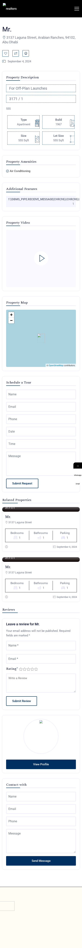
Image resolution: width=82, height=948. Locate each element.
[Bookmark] (5, 53)
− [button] (11, 320)
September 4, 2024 (67, 546)
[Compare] (15, 53)
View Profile (41, 764)
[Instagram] (49, 930)
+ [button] (11, 314)
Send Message (41, 861)
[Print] (26, 53)
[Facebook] (32, 930)
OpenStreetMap (56, 365)
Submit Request (22, 483)
